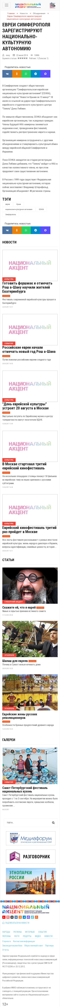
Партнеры (49, 945)
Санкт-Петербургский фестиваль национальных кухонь (25, 789)
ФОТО (16, 936)
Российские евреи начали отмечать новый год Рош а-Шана (28, 349)
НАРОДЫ (6, 932)
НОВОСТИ (48, 936)
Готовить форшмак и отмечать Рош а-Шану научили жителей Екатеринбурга (27, 287)
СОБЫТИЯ (42, 932)
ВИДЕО (38, 936)
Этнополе (9, 655)
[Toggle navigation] (6, 5)
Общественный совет (33, 945)
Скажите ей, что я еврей (19, 607)
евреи (7, 204)
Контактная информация (24, 941)
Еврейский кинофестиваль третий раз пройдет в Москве (29, 530)
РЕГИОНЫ (18, 932)
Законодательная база (12, 945)
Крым (18, 204)
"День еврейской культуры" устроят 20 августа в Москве (25, 406)
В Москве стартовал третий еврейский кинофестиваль (24, 466)
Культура (9, 279)
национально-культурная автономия (18, 209)
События (9, 343)
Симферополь (10, 215)
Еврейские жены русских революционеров (19, 716)
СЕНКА (41, 209)
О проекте (6, 941)
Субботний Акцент (14, 602)
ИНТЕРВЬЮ (30, 932)
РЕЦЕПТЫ (27, 936)
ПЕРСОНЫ (6, 936)
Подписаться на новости (16, 923)
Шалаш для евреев (15, 661)
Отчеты (5, 950)
